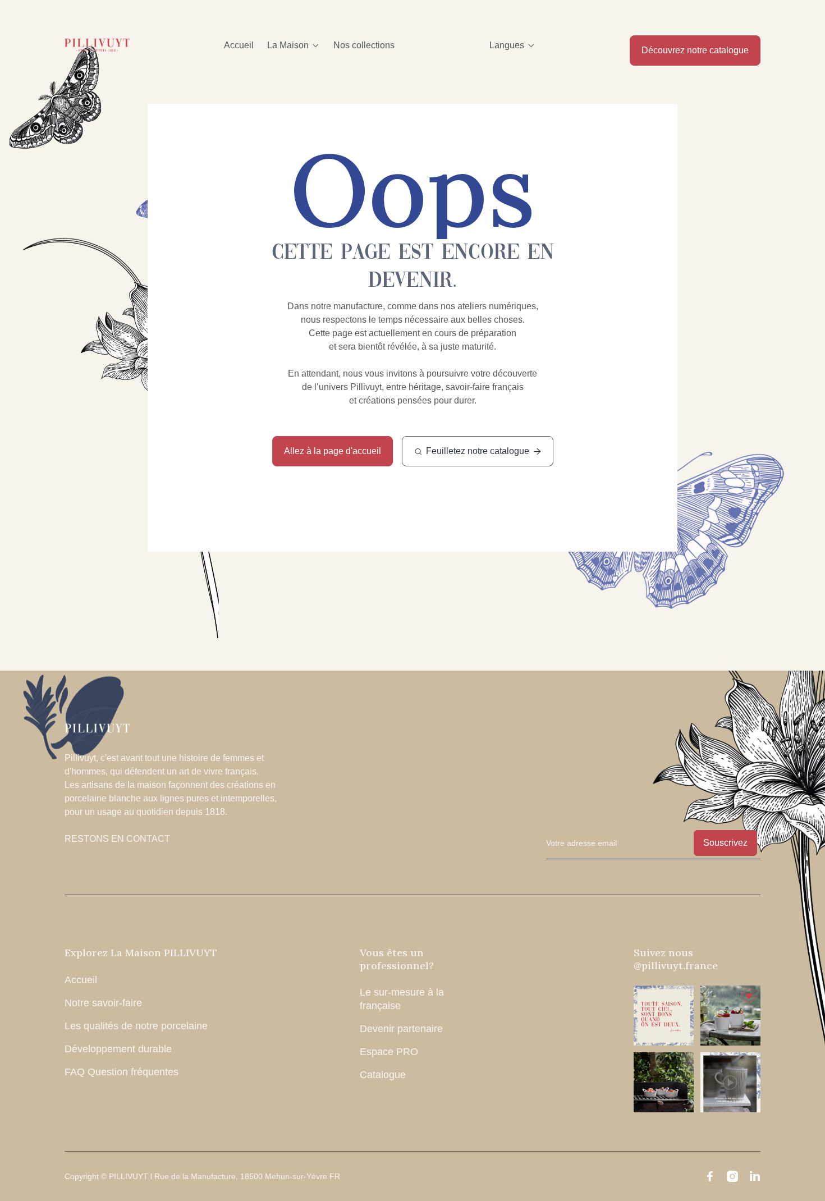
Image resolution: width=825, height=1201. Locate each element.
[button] (293, 45)
